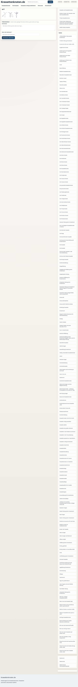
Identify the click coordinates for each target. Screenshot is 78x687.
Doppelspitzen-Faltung (64, 274)
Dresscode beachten (64, 300)
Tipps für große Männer (65, 580)
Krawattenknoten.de (13, 2)
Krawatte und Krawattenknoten (66, 10)
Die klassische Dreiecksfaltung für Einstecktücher (67, 241)
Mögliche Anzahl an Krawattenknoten (64, 525)
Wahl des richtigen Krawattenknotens (63, 597)
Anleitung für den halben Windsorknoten (65, 56)
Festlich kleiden (63, 322)
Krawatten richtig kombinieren (28, 5)
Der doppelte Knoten (64, 118)
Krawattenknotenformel (65, 465)
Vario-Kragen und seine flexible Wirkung (66, 584)
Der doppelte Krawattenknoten (66, 121)
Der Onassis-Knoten (64, 178)
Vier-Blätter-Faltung (64, 588)
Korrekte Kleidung (63, 414)
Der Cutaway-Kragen (64, 108)
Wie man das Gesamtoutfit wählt (66, 625)
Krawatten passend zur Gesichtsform (67, 438)
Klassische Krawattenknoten (65, 396)
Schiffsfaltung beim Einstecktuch (66, 556)
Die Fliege (62, 233)
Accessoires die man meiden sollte (67, 44)
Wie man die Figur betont (65, 628)
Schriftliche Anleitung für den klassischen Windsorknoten (66, 563)
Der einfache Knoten (64, 125)
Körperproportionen (64, 411)
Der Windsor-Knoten (64, 215)
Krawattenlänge (63, 468)
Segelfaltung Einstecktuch (65, 567)
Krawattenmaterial (63, 471)
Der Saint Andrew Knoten (65, 202)
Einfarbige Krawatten (64, 307)
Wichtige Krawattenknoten (65, 617)
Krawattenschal (63, 488)
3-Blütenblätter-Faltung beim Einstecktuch (66, 37)
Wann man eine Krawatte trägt (66, 601)
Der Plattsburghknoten (64, 192)
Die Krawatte (15, 5)
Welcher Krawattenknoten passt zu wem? (67, 613)
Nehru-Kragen (63, 532)
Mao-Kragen (62, 514)
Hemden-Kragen (63, 359)
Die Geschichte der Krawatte (65, 236)
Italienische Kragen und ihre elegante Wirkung (65, 385)
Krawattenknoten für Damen (66, 458)
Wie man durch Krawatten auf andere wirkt (66, 632)
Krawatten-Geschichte (64, 445)
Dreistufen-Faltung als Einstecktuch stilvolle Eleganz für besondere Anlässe (67, 288)
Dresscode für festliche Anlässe (66, 304)
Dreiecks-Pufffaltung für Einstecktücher (65, 278)
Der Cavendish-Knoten (64, 98)
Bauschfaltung (63, 68)
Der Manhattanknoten (64, 171)
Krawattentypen (63, 491)
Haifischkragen (63, 346)
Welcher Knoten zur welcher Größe (67, 609)
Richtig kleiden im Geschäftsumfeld (67, 549)
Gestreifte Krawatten (64, 342)
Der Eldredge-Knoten (64, 131)
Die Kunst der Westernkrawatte (66, 256)
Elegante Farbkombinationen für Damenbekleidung (66, 314)
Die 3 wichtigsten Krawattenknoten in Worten (67, 226)
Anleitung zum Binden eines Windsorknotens (65, 61)
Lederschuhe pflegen (64, 498)
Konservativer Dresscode (65, 408)
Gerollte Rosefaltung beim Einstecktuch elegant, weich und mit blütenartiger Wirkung (67, 338)
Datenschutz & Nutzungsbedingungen (64, 665)
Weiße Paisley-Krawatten (65, 27)
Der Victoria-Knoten (64, 212)
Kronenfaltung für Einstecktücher (66, 495)
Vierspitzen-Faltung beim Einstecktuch (65, 592)
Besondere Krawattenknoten (66, 74)
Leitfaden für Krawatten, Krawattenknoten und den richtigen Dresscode (67, 503)
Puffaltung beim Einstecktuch (66, 542)
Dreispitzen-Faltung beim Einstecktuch (65, 283)
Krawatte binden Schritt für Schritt (67, 418)
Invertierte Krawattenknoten (65, 380)
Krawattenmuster (63, 475)
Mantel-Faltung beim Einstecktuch (67, 511)
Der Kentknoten (63, 158)
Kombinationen (63, 400)
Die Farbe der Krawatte (64, 230)
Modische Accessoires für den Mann (67, 521)
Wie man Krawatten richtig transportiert (65, 637)
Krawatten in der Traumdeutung (66, 435)
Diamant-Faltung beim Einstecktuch (67, 222)
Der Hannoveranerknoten (65, 148)
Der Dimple (62, 115)
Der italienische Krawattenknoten (67, 151)
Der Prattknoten (63, 195)
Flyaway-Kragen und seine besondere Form (65, 326)
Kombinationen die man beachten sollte (67, 404)
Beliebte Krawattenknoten (65, 71)
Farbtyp (61, 318)
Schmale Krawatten (64, 559)
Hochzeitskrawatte (63, 366)
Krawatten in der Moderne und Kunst (67, 431)
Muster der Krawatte (64, 529)
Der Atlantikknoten (64, 91)
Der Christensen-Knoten (65, 101)
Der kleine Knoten (63, 161)
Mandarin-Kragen (63, 507)
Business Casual (63, 78)
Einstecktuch (48, 5)
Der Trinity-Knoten (63, 208)
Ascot (61, 64)
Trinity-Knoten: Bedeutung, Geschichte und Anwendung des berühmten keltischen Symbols (66, 23)
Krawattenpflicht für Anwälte (66, 485)
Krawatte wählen (63, 424)
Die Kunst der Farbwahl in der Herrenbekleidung (66, 252)
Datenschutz (62, 88)
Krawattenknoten (6, 5)
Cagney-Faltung (63, 81)
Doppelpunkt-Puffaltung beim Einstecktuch (66, 270)
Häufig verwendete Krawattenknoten (67, 352)
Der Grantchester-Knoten (65, 138)
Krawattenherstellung (64, 451)
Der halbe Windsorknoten (65, 145)
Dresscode (40, 5)
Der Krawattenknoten (64, 168)
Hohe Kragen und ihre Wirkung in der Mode (67, 370)
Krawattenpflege (63, 481)
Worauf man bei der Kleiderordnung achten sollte (67, 646)
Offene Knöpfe (63, 539)
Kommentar (4, 23)
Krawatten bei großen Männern (66, 428)
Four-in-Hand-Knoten (64, 330)
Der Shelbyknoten (63, 205)
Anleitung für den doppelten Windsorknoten (66, 51)
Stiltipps (61, 574)
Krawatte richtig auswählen (65, 421)
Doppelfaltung (63, 266)
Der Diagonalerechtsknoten (65, 111)
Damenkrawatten (63, 84)
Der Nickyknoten (63, 175)
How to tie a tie (63, 374)
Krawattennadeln (63, 478)
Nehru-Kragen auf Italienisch (66, 535)
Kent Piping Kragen (64, 393)
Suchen (50, 1)
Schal (61, 552)
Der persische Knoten (64, 188)
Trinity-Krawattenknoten (65, 18)
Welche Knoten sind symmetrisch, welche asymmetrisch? (67, 605)
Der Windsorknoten (64, 218)
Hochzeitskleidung (63, 362)
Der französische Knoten (65, 135)
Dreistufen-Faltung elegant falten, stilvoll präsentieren (67, 293)
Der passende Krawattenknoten (66, 185)
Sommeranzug (63, 570)
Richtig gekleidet (63, 546)
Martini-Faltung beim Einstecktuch (67, 517)
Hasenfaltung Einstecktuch (65, 349)
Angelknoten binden (64, 47)
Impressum (62, 377)
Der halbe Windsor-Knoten (65, 141)
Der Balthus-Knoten (64, 94)
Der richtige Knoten (64, 198)
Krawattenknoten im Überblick (66, 461)
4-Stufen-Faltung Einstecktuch (66, 40)
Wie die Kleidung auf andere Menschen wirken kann (65, 621)
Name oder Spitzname (7, 32)
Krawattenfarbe (63, 448)
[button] (11, 15)
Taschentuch (62, 577)
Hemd (61, 356)
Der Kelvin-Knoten (63, 155)
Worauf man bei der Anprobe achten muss (67, 642)
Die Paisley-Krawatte (64, 259)
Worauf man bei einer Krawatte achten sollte (66, 651)
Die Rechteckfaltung (64, 262)
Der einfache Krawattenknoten (66, 128)
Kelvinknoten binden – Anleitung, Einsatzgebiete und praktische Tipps (67, 389)
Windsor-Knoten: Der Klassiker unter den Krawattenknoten (67, 14)
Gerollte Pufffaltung (64, 333)
